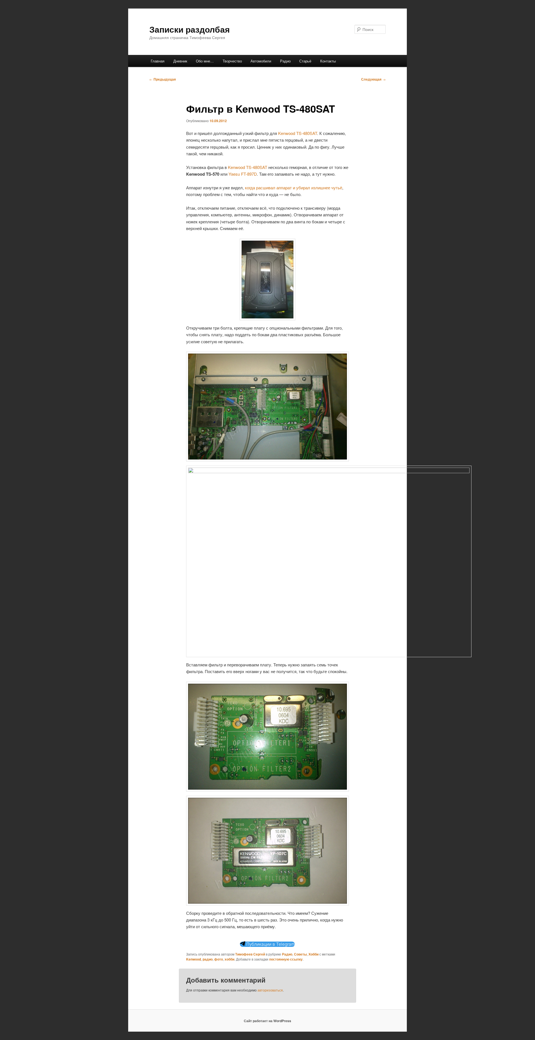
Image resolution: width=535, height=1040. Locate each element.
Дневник (180, 61)
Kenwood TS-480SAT (297, 133)
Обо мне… (205, 61)
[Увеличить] (288, 246)
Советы (300, 954)
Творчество (232, 61)
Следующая (373, 79)
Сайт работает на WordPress (267, 1020)
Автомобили (261, 61)
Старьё (305, 61)
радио (208, 959)
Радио (285, 61)
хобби (229, 959)
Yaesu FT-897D (242, 174)
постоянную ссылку (286, 959)
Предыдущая (162, 79)
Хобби (313, 954)
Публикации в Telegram (270, 944)
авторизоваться (270, 990)
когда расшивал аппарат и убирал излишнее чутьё (293, 187)
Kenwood (193, 959)
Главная (157, 61)
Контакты (328, 61)
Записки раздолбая (189, 29)
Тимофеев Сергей (250, 954)
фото (218, 959)
